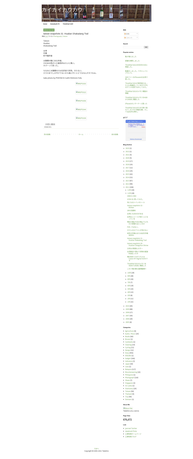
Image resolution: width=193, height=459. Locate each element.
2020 (128, 158)
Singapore (129, 383)
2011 (128, 187)
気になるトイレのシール (136, 202)
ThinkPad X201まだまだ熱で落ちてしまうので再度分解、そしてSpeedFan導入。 (136, 109)
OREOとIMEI (131, 196)
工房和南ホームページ (133, 434)
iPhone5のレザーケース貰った (136, 103)
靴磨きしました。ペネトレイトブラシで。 (136, 72)
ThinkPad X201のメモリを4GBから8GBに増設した (136, 98)
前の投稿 (115, 134)
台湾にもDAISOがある (135, 213)
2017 (128, 167)
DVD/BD (128, 355)
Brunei (127, 339)
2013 (128, 180)
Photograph (57, 36)
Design (127, 350)
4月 (128, 292)
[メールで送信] (46, 124)
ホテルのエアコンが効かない (137, 230)
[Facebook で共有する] (52, 124)
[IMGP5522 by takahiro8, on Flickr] (81, 92)
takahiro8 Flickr (131, 431)
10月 (129, 272)
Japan (127, 364)
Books (127, 336)
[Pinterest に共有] (54, 124)
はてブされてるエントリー (135, 121)
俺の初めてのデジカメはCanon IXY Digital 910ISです (137, 258)
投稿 (127, 34)
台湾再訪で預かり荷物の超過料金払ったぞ (137, 252)
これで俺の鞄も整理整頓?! (136, 269)
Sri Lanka (128, 385)
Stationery (129, 388)
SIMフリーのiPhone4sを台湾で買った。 (136, 78)
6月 (128, 285)
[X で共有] (50, 124)
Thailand (128, 394)
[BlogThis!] (48, 124)
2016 (128, 171)
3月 (128, 295)
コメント (129, 37)
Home (45, 24)
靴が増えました (130, 56)
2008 (128, 312)
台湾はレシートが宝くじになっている (137, 218)
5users (143, 126)
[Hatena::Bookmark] (136, 139)
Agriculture (129, 331)
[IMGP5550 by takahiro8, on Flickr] (81, 83)
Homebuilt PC (55, 24)
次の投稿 (47, 134)
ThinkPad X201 (68, 24)
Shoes (127, 380)
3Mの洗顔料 (131, 210)
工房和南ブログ (130, 436)
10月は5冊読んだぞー (135, 248)
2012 (128, 184)
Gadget (128, 358)
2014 (128, 177)
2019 (128, 161)
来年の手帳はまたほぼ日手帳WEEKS (137, 234)
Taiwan (64, 36)
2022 (128, 151)
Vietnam (128, 399)
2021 (128, 154)
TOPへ (96, 448)
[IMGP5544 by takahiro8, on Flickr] (81, 109)
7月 (128, 282)
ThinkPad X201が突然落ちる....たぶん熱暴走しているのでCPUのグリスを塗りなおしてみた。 (136, 85)
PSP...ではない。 (133, 227)
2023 (128, 148)
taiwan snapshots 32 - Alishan (135, 206)
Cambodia (129, 342)
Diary (127, 353)
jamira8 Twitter (131, 428)
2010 (128, 306)
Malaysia (128, 369)
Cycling (128, 347)
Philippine (129, 375)
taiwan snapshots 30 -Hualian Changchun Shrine (137, 244)
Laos (127, 366)
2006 (128, 319)
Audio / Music (130, 333)
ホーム (81, 134)
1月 (128, 302)
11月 (129, 193)
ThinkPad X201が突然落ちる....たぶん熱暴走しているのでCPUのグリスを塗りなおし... (136, 124)
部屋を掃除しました (132, 61)
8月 (128, 279)
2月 (128, 298)
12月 (129, 190)
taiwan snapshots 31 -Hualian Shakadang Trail (137, 239)
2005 (128, 322)
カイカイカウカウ (62, 9)
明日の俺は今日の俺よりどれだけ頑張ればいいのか (137, 223)
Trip (126, 396)
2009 (128, 309)
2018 (128, 164)
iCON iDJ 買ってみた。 (135, 199)
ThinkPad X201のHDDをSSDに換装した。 (136, 66)
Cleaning (128, 344)
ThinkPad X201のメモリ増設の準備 (136, 92)
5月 (128, 289)
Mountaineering (131, 372)
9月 (128, 276)
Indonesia (128, 361)
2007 (128, 315)
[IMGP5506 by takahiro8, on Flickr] (81, 100)
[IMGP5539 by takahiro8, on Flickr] (81, 118)
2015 (128, 174)
